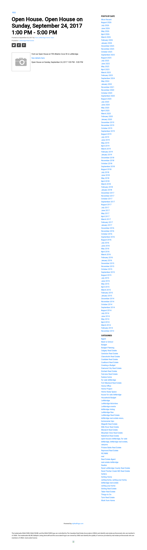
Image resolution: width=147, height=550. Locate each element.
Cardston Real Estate (109, 353)
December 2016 (107, 228)
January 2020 (106, 119)
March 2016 (106, 254)
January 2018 (106, 190)
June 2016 (105, 246)
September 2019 (108, 131)
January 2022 (106, 84)
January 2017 (106, 225)
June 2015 (105, 281)
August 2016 (106, 240)
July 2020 (105, 102)
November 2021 (107, 87)
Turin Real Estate (108, 497)
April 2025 (105, 69)
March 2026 (106, 37)
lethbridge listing (108, 409)
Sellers (104, 474)
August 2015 (106, 275)
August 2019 (106, 134)
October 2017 (106, 199)
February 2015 (107, 293)
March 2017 (106, 219)
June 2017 (105, 210)
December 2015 (107, 263)
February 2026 (107, 40)
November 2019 (107, 125)
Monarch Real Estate (109, 430)
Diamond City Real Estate (111, 368)
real (102, 456)
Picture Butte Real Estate (111, 447)
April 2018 (105, 181)
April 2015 (105, 287)
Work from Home (108, 500)
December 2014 (107, 298)
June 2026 (105, 28)
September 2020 (108, 96)
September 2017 (108, 202)
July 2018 (105, 172)
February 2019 (107, 152)
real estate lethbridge (109, 462)
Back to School (107, 342)
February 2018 (107, 187)
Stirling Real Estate (108, 489)
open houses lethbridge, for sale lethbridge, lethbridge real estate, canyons (114, 442)
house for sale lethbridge (111, 395)
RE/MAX (104, 453)
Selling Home (106, 477)
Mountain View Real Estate (112, 433)
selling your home (108, 486)
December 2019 (107, 122)
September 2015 (108, 272)
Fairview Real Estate (109, 374)
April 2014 (105, 322)
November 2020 (107, 90)
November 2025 (107, 49)
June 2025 (105, 64)
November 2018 (107, 160)
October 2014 (106, 304)
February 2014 (107, 328)
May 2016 (105, 249)
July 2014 (105, 313)
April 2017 (105, 216)
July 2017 (105, 207)
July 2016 (105, 243)
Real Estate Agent (108, 459)
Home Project (106, 389)
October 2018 (106, 163)
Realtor (104, 465)
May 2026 (105, 31)
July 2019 (105, 137)
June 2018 (105, 175)
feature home (106, 377)
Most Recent (106, 19)
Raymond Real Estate (109, 450)
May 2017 (105, 213)
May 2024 (105, 81)
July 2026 (105, 25)
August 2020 (106, 99)
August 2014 (106, 310)
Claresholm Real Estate (110, 356)
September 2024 (108, 78)
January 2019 (106, 155)
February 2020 (107, 116)
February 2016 (107, 257)
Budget (104, 345)
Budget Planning (107, 348)
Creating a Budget (108, 365)
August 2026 (106, 22)
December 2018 (107, 158)
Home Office (106, 386)
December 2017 (107, 193)
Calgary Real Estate (109, 350)
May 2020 (105, 108)
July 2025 (105, 61)
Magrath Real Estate (109, 424)
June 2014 (105, 316)
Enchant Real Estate (109, 371)
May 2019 (105, 143)
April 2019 (105, 146)
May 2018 (105, 178)
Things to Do (106, 494)
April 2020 (105, 110)
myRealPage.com (77, 523)
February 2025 (107, 75)
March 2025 (106, 72)
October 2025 (106, 52)
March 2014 (106, 325)
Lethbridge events (108, 406)
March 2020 (106, 113)
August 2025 (106, 58)
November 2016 (107, 231)
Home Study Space (109, 392)
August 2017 (106, 204)
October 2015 (106, 269)
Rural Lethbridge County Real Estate (115, 468)
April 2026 (105, 34)
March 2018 (106, 184)
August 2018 (106, 169)
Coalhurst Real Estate (109, 362)
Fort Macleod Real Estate (111, 383)
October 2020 (106, 93)
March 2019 (106, 149)
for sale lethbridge (108, 380)
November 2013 (107, 331)
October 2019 (106, 128)
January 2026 (106, 43)
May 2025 (105, 66)
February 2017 (107, 222)
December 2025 (107, 46)
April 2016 (105, 252)
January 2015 (106, 296)
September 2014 (108, 307)
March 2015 (106, 290)
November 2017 (107, 196)
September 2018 (108, 166)
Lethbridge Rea (107, 412)
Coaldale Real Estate (109, 359)
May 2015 (105, 284)
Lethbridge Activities (109, 403)
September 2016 (108, 237)
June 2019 (105, 140)
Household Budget (108, 398)
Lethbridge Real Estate (26, 40)
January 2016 (106, 260)
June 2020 (105, 105)
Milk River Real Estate (110, 427)
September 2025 (108, 55)
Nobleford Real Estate (110, 436)
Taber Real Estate (108, 492)
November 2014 (107, 301)
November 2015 (107, 266)
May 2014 (105, 319)
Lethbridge (105, 400)
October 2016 (106, 234)
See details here (38, 58)
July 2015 (105, 278)
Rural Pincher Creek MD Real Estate (115, 471)
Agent (103, 339)
